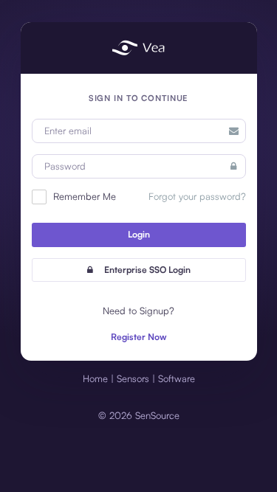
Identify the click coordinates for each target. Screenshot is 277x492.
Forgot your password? (197, 196)
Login (139, 234)
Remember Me (83, 196)
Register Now (139, 336)
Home (95, 378)
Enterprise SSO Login (147, 269)
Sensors (133, 378)
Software (176, 378)
